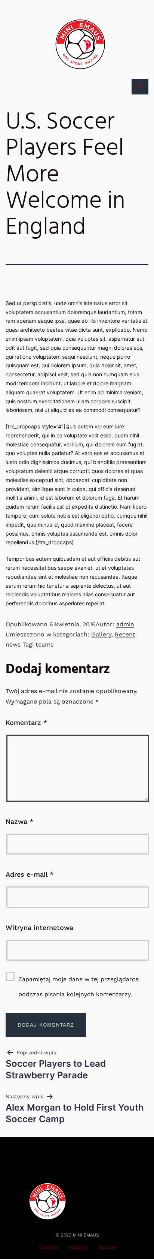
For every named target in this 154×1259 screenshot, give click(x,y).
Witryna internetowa (39, 927)
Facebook (48, 1247)
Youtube (107, 1247)
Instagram (78, 1247)
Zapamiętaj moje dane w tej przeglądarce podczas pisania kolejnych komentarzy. (78, 987)
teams (44, 644)
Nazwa (19, 821)
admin (125, 624)
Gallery (101, 634)
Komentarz (26, 722)
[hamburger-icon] (140, 86)
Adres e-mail (29, 874)
